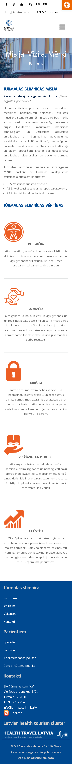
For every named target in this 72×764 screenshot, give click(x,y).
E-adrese (15, 713)
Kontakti (9, 622)
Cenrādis (9, 650)
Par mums (36, 64)
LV (38, 4)
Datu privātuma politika (19, 666)
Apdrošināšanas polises (20, 658)
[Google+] (14, 4)
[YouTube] (22, 4)
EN (45, 4)
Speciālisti (10, 642)
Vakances (10, 614)
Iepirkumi (10, 606)
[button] (67, 5)
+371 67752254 (46, 12)
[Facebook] (7, 4)
